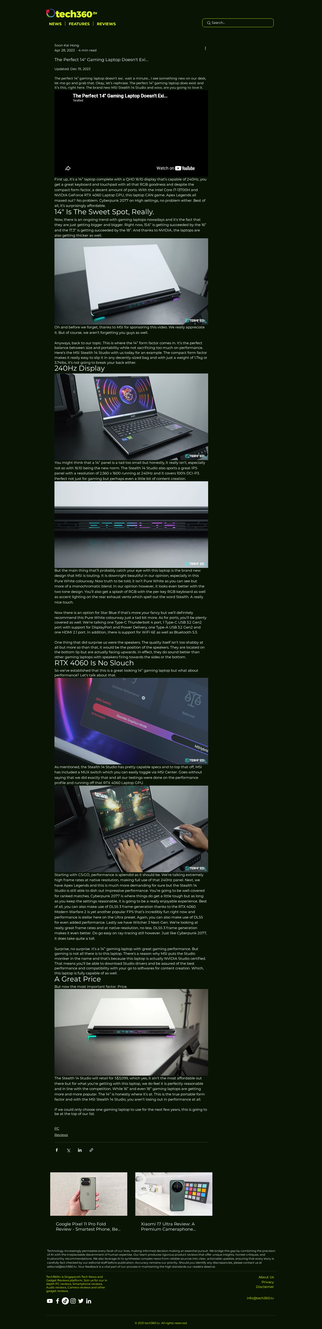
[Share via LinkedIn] (80, 1150)
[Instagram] (73, 1300)
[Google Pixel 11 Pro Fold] (88, 1194)
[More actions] (205, 48)
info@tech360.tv (260, 1298)
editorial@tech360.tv (62, 1266)
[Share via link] (91, 1150)
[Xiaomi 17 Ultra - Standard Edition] (173, 1194)
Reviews (61, 1135)
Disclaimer (265, 1287)
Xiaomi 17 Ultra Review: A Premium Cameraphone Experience (168, 1226)
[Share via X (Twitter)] (68, 1150)
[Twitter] (80, 1300)
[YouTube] (49, 1300)
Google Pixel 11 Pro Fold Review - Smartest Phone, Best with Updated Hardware (89, 1226)
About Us (266, 1277)
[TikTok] (65, 1300)
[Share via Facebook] (56, 1150)
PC (56, 1128)
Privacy (268, 1282)
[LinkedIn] (88, 1300)
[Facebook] (57, 1300)
